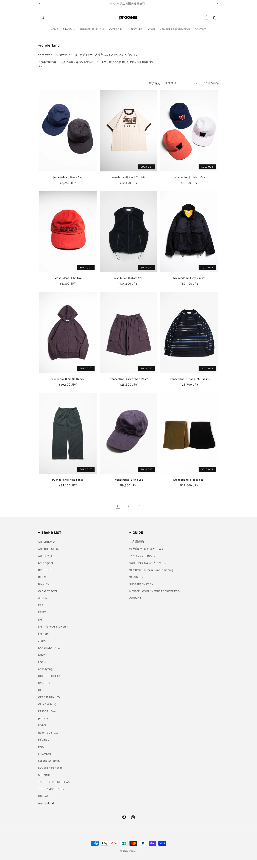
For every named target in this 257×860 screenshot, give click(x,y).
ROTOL (42, 725)
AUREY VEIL (45, 556)
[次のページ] (139, 505)
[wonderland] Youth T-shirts (128, 177)
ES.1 (40, 605)
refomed (43, 739)
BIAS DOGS (45, 570)
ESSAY (42, 612)
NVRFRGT (44, 683)
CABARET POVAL (48, 591)
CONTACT (135, 598)
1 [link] (117, 505)
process (43, 718)
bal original (45, 563)
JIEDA (42, 640)
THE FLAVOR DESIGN (51, 789)
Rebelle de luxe (48, 732)
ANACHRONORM (48, 541)
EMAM (42, 619)
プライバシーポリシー (144, 556)
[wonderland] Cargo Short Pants (128, 379)
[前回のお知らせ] (39, 4)
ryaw (41, 746)
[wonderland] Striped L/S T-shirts (189, 379)
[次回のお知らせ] (217, 4)
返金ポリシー (138, 577)
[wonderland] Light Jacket (189, 278)
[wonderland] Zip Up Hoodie (68, 379)
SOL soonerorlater (50, 767)
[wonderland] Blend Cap (128, 479)
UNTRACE (44, 796)
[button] (42, 17)
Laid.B (42, 662)
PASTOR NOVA (47, 711)
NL (40, 690)
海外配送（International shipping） (152, 570)
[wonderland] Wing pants (69, 479)
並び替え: (155, 83)
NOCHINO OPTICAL (50, 676)
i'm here (43, 633)
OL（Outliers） (48, 704)
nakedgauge (46, 669)
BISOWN (43, 577)
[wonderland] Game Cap (68, 177)
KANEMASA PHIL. (49, 647)
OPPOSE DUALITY (49, 697)
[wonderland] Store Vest (128, 278)
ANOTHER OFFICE (49, 549)
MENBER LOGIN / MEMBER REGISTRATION (155, 591)
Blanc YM (44, 584)
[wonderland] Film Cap (68, 278)
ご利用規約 (136, 541)
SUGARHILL (45, 775)
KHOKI (42, 654)
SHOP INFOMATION (141, 584)
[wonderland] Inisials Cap (189, 177)
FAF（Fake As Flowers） (53, 626)
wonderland (46, 803)
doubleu (43, 598)
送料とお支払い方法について (148, 563)
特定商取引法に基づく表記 (146, 549)
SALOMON (44, 753)
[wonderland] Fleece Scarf (189, 479)
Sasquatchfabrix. (49, 760)
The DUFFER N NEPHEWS (54, 782)
